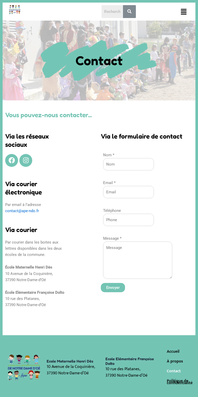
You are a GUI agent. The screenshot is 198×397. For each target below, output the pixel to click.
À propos (175, 361)
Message (112, 238)
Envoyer (113, 287)
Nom (108, 155)
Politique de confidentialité (178, 381)
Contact (174, 371)
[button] (184, 11)
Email (109, 182)
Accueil (173, 351)
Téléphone (112, 210)
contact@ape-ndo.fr (22, 211)
